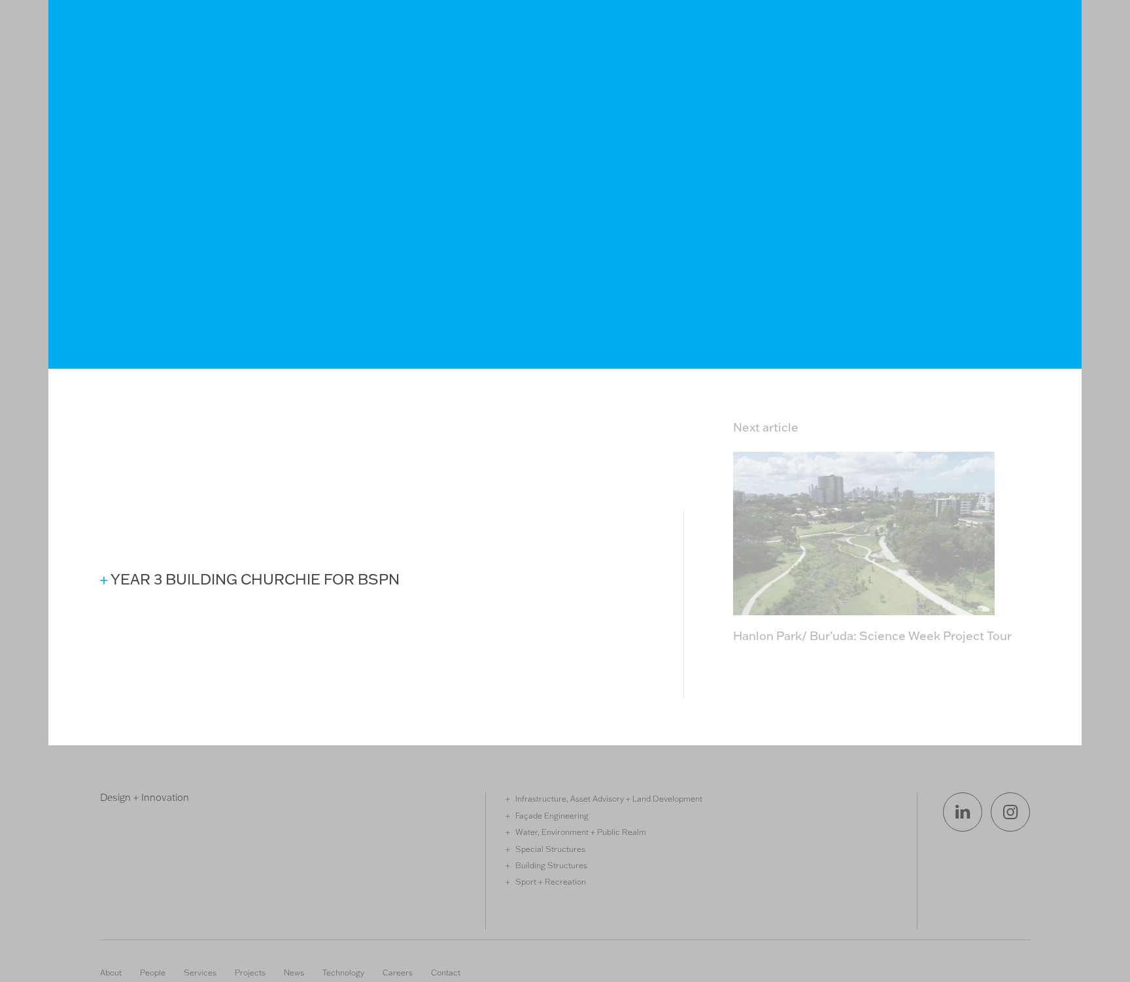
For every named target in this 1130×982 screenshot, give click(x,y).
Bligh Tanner (148, 73)
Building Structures (551, 865)
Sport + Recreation (550, 881)
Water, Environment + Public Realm (580, 831)
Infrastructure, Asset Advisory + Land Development (608, 798)
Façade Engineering (552, 815)
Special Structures (550, 848)
